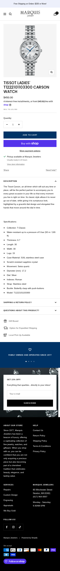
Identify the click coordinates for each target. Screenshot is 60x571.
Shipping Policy (40, 441)
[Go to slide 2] (28, 361)
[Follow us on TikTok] (20, 527)
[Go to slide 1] (26, 361)
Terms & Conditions (42, 446)
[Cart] (55, 14)
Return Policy (39, 435)
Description (10, 181)
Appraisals (8, 505)
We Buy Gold (9, 510)
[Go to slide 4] (33, 361)
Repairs (7, 489)
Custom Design (10, 495)
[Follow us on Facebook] (6, 527)
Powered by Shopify (29, 538)
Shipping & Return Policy (17, 302)
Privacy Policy (39, 451)
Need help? (51, 170)
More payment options (30, 151)
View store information (16, 164)
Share (6, 170)
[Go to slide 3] (31, 361)
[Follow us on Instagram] (13, 527)
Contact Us (38, 430)
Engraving (8, 500)
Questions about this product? (21, 310)
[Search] (10, 14)
